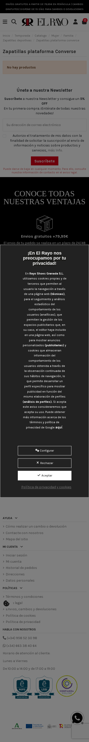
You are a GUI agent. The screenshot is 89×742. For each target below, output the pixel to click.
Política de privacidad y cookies (46, 487)
